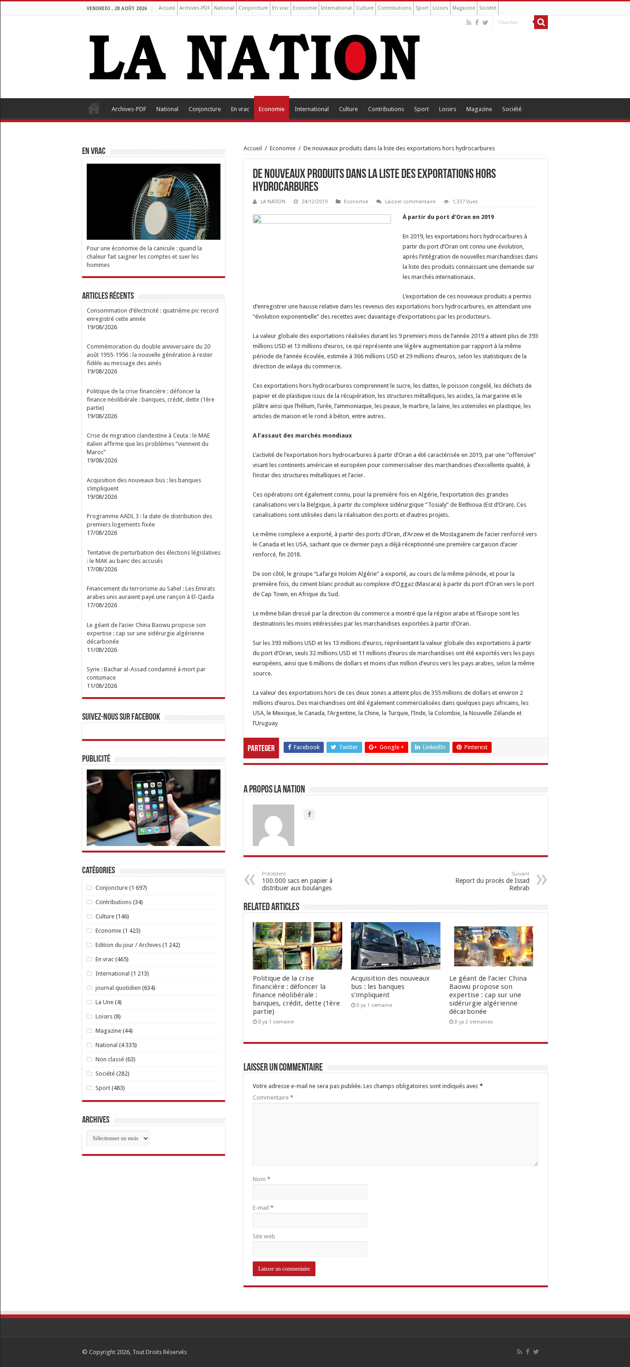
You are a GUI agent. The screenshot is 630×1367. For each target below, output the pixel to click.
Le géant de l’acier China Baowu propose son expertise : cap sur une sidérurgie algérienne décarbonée (488, 995)
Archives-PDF (194, 8)
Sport (422, 8)
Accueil (167, 8)
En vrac (280, 8)
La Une (104, 1002)
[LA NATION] (255, 55)
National (224, 8)
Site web (264, 1236)
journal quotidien (118, 987)
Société (487, 8)
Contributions (394, 8)
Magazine (463, 8)
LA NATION (273, 202)
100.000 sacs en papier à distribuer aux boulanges (297, 881)
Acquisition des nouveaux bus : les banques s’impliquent (390, 986)
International (336, 8)
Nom (261, 1179)
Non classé (109, 1059)
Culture (365, 8)
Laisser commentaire (410, 202)
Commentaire (273, 1097)
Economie (305, 8)
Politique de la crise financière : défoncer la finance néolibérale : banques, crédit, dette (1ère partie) (296, 995)
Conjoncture (253, 8)
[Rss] (468, 22)
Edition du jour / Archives (128, 944)
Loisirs (440, 8)
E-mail (263, 1207)
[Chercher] (541, 22)
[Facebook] (477, 22)
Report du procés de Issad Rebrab (492, 881)
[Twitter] (485, 22)
